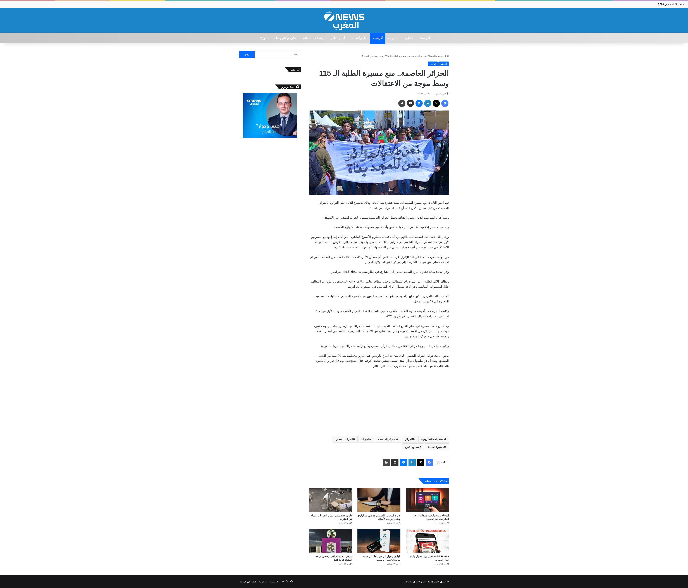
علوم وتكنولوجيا (286, 38)
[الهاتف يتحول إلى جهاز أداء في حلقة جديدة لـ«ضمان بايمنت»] (378, 541)
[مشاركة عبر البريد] (410, 103)
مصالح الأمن (412, 447)
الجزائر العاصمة (387, 439)
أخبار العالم (338, 38)
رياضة (320, 38)
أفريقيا (378, 38)
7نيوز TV (263, 38)
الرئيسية (425, 38)
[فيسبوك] (444, 103)
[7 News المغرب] (344, 20)
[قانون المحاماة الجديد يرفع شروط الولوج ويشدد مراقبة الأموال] (378, 500)
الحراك (365, 439)
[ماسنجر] (419, 103)
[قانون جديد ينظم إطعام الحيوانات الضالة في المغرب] (330, 500)
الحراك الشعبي (344, 439)
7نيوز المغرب (440, 93)
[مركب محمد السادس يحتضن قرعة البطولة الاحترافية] (330, 541)
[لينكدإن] (427, 103)
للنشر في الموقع (248, 581)
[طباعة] (401, 103)
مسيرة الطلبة (436, 447)
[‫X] (436, 103)
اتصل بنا (263, 581)
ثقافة (306, 38)
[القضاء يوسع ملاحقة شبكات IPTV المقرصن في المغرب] (427, 500)
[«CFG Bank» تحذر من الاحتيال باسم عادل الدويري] (427, 541)
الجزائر (409, 439)
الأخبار (410, 38)
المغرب (394, 38)
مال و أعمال (359, 38)
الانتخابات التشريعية (432, 439)
